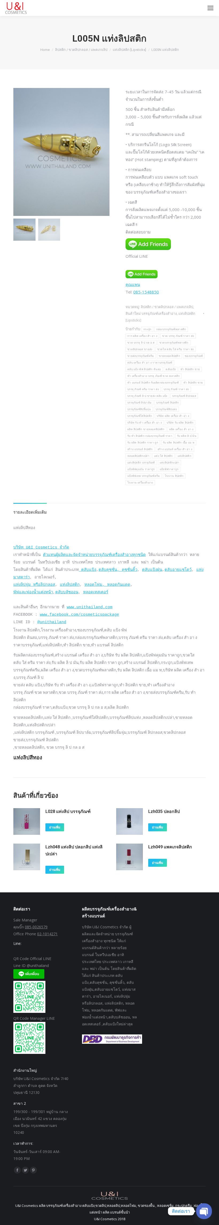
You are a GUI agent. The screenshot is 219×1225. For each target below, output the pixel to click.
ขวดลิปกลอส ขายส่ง (139, 349)
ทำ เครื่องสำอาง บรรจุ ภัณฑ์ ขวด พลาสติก (153, 375)
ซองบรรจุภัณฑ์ (194, 355)
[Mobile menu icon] (210, 8)
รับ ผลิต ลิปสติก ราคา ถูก (142, 442)
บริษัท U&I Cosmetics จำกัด (41, 547)
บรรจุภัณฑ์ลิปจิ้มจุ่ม (139, 409)
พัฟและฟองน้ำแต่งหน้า (33, 592)
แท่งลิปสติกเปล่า (169, 462)
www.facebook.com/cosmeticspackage (79, 614)
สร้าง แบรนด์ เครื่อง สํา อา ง (175, 449)
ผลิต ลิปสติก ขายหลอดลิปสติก (146, 429)
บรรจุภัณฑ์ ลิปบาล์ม (139, 402)
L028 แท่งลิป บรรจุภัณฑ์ (68, 811)
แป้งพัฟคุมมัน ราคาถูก (141, 469)
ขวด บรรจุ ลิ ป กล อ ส (141, 342)
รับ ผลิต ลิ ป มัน (186, 435)
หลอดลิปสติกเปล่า (138, 455)
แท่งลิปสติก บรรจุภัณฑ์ (141, 462)
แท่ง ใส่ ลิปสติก (163, 455)
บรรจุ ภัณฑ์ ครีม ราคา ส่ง (143, 389)
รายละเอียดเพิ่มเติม (30, 512)
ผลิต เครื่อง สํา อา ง (181, 429)
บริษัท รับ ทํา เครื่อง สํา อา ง (144, 422)
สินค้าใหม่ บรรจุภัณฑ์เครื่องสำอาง (151, 313)
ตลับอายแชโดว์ (178, 570)
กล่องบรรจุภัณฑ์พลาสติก (171, 329)
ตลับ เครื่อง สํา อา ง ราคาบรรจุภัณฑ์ (149, 362)
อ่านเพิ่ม (54, 827)
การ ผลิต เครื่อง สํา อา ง (142, 336)
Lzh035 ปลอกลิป (164, 811)
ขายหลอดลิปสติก (169, 355)
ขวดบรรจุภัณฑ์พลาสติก (174, 342)
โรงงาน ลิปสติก (174, 475)
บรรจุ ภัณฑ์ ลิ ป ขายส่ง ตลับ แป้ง (147, 395)
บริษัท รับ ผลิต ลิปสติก (180, 422)
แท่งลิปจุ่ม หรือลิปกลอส (34, 585)
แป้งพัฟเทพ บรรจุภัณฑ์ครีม (143, 475)
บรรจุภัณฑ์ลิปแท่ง (166, 409)
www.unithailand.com (89, 607)
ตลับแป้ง (171, 369)
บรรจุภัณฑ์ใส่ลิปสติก (139, 415)
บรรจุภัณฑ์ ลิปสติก (167, 402)
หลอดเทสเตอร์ (95, 592)
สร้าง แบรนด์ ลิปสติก (140, 449)
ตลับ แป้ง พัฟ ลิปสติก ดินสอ (144, 369)
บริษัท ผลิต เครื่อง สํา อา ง (173, 415)
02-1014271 (47, 933)
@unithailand (51, 622)
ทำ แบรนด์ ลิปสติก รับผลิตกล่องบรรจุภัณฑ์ (153, 382)
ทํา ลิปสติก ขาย (193, 382)
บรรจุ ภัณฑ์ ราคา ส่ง (176, 389)
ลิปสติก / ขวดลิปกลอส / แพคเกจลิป (167, 306)
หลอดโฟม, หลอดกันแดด (107, 585)
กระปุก (147, 329)
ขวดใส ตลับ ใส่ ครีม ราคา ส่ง (175, 349)
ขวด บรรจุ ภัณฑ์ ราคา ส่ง (178, 336)
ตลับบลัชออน (66, 592)
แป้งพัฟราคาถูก (169, 469)
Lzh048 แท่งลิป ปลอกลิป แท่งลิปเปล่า (74, 850)
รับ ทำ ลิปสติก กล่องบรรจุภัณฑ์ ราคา (149, 435)
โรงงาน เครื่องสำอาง (140, 482)
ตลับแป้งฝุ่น (152, 570)
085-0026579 (36, 926)
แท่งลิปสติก (184, 455)
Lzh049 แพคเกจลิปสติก (170, 846)
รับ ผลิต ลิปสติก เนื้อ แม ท (178, 442)
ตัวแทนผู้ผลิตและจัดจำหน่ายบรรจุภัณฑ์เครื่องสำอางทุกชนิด (94, 555)
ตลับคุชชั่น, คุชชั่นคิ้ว (118, 570)
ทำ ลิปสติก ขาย (190, 369)
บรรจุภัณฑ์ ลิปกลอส (184, 395)
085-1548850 (146, 292)
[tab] (30, 509)
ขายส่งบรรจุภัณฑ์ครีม (140, 355)
